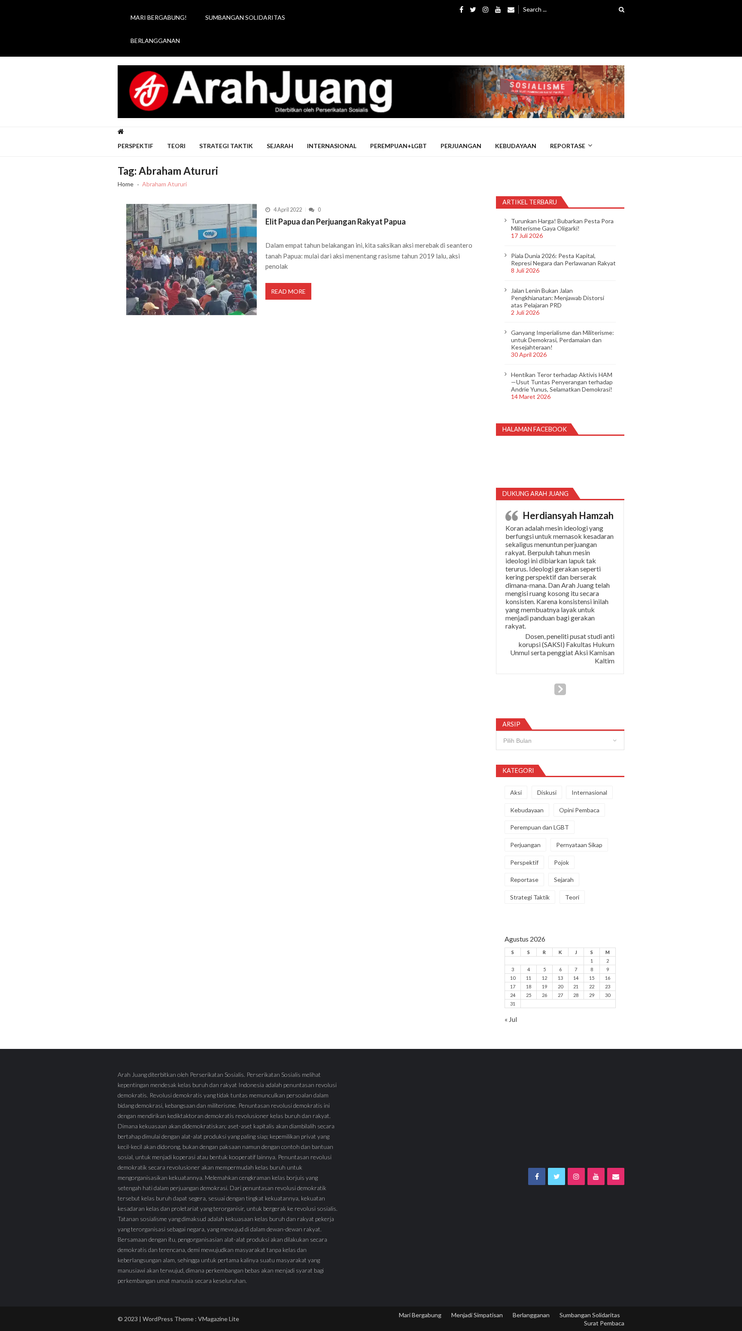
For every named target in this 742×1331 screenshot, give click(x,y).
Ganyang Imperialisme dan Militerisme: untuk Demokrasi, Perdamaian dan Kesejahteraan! (562, 340)
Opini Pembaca (579, 810)
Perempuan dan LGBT (539, 827)
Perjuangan (461, 145)
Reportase (567, 145)
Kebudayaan (515, 145)
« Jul (511, 1019)
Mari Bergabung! (159, 17)
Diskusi (546, 792)
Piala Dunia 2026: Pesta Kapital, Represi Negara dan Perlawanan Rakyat (563, 259)
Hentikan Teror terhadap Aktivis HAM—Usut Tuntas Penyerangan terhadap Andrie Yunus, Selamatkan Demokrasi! (562, 382)
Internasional (331, 145)
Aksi (516, 792)
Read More (288, 291)
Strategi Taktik (226, 145)
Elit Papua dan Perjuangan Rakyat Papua (335, 221)
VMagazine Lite (218, 1318)
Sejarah (280, 145)
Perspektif (135, 145)
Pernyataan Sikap (579, 844)
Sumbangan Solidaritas (245, 17)
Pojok (561, 862)
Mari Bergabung (420, 1315)
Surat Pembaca (604, 1323)
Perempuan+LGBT (398, 145)
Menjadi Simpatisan (477, 1315)
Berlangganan (155, 40)
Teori (176, 145)
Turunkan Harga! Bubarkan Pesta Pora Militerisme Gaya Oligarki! (562, 224)
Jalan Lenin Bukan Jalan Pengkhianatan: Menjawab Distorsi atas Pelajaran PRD (557, 298)
